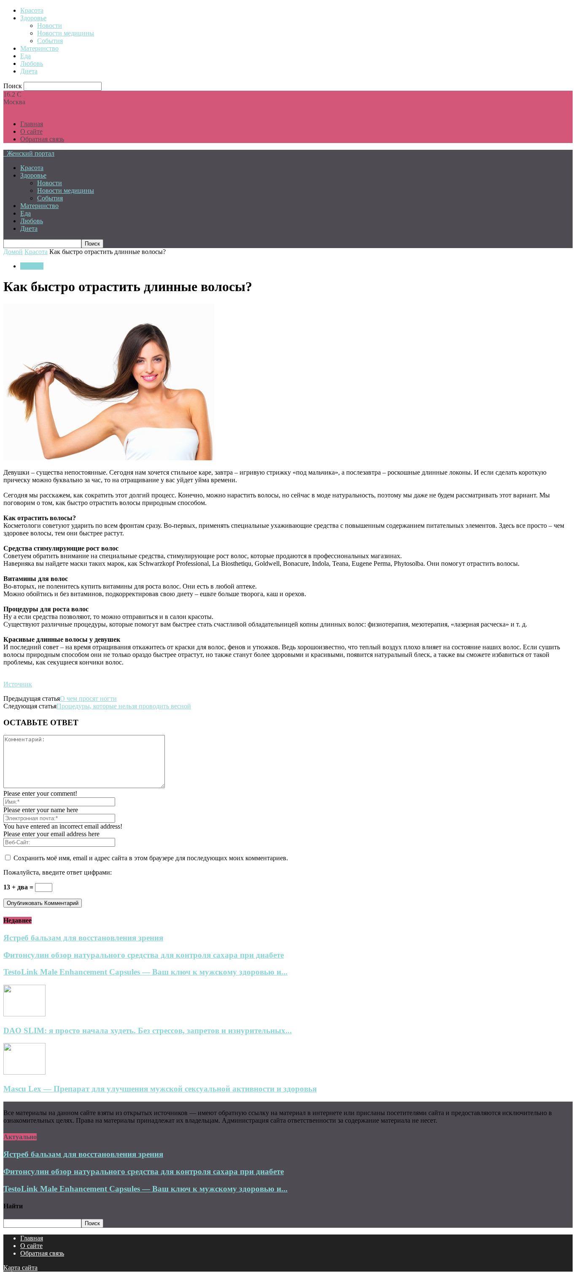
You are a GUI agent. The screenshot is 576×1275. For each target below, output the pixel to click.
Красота (31, 10)
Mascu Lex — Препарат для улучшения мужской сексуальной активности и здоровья (160, 1088)
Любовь (31, 63)
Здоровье (33, 18)
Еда (25, 55)
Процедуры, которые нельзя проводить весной (124, 706)
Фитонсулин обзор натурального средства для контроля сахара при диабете (143, 955)
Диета (29, 71)
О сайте (31, 131)
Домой (13, 251)
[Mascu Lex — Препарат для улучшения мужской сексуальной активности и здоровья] (24, 1072)
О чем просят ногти (88, 698)
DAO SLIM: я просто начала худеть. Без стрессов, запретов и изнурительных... (147, 1030)
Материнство (39, 48)
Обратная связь (42, 139)
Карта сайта (20, 1267)
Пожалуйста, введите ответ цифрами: (57, 872)
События (50, 40)
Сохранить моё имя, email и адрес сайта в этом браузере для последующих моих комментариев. (150, 858)
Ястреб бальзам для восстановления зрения (83, 937)
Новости (49, 25)
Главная (31, 123)
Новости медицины (65, 33)
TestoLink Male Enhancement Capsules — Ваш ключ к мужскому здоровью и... (145, 971)
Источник (17, 684)
